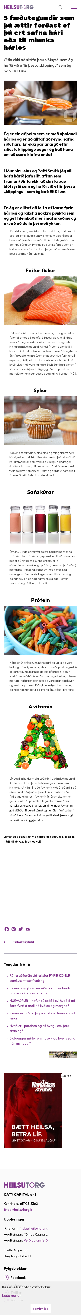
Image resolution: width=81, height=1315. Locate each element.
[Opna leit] (62, 7)
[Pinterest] (14, 929)
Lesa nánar (11, 1295)
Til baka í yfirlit (23, 942)
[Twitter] (21, 929)
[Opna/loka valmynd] (74, 7)
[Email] (28, 929)
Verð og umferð (36, 1240)
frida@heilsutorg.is (18, 1209)
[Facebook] (7, 929)
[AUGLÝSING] (33, 1110)
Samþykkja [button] (40, 1309)
